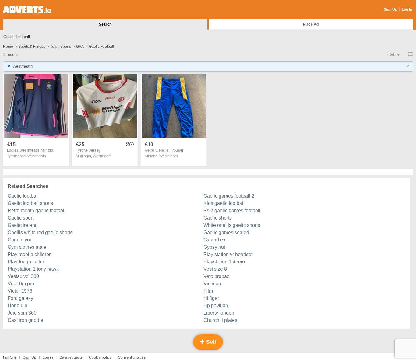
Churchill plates (220, 320)
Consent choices (132, 357)
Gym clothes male (27, 247)
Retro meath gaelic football (36, 210)
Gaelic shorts (217, 217)
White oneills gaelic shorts (231, 225)
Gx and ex (214, 239)
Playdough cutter (26, 261)
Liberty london (218, 312)
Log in (48, 357)
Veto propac (216, 276)
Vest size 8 (215, 269)
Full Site (9, 357)
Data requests (71, 357)
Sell (210, 342)
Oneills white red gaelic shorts (40, 232)
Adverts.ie (27, 9)
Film (208, 290)
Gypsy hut (214, 247)
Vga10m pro (21, 283)
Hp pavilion (215, 305)
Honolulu (17, 305)
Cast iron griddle (25, 320)
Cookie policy (100, 357)
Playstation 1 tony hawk (33, 269)
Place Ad (311, 24)
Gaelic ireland (23, 225)
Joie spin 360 (22, 312)
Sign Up (390, 9)
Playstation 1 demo (224, 261)
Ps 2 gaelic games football (231, 210)
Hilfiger (211, 298)
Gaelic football (23, 196)
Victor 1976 (20, 290)
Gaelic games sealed (226, 232)
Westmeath (36, 156)
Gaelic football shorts (30, 203)
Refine (394, 54)
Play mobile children (30, 254)
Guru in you (20, 239)
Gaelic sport (20, 217)
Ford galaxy (20, 298)
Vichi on (212, 283)
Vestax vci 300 (23, 276)
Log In (407, 9)
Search (105, 24)
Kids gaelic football (224, 203)
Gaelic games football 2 (228, 196)
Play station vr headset (227, 254)
